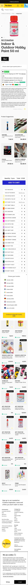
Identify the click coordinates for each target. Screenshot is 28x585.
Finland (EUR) (10, 289)
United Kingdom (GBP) (12, 305)
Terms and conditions (7, 526)
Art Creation (7, 40)
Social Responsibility (7, 522)
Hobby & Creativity (5, 13)
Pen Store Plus (5, 519)
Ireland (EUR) (10, 292)
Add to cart (14, 183)
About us (4, 514)
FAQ (3, 512)
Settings (8, 582)
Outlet (15, 519)
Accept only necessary (8, 576)
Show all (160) (17, 534)
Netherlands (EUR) (11, 301)
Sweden (16, 550)
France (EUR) (10, 295)
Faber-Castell (17, 530)
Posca (15, 531)
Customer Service (6, 511)
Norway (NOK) (10, 283)
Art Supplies (17, 510)
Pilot (15, 526)
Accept (20, 582)
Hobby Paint (19, 13)
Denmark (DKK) (10, 286)
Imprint (3, 529)
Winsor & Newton (18, 533)
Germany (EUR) (10, 298)
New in (16, 520)
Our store (4, 516)
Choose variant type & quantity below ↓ (12, 66)
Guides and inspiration (7, 521)
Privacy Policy (5, 527)
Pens (15, 514)
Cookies (4, 530)
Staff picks (17, 522)
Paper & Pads (17, 515)
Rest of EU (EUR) (10, 308)
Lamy (15, 528)
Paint (13, 13)
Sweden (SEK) (10, 280)
